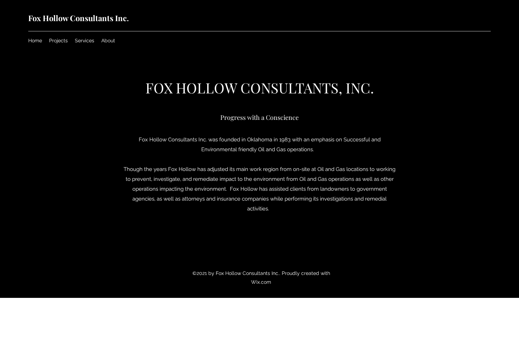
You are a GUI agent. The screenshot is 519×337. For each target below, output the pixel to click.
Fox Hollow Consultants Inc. (78, 18)
